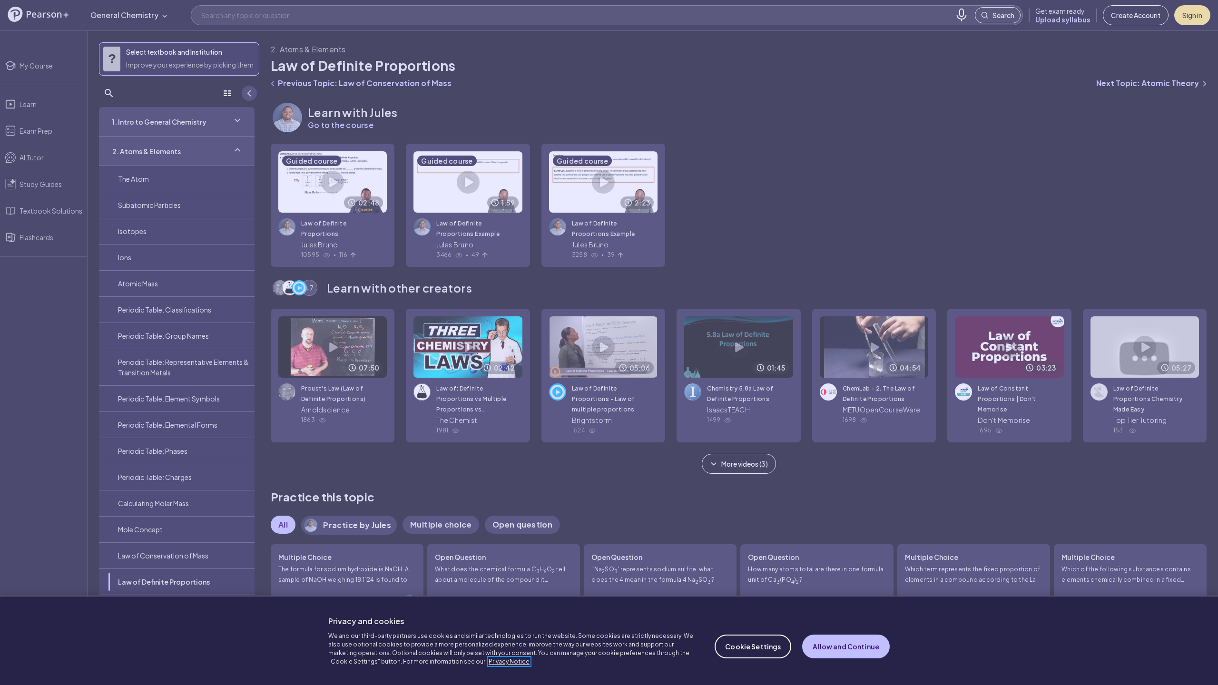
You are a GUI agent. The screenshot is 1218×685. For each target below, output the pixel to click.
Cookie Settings (753, 646)
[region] (609, 640)
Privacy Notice (509, 661)
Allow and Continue (846, 646)
